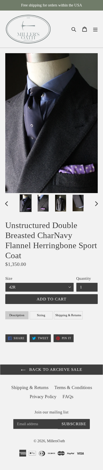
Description (16, 315)
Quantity (83, 278)
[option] (25, 203)
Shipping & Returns (68, 315)
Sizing (41, 315)
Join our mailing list (51, 412)
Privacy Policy (43, 396)
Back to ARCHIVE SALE (55, 369)
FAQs (68, 396)
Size (8, 278)
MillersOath (56, 441)
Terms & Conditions (73, 387)
